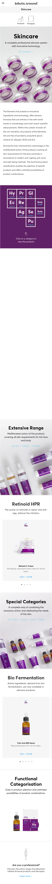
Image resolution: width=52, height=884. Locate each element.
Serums (15, 446)
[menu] (3, 3)
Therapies (31, 24)
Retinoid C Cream (26, 566)
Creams (36, 446)
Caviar (23, 620)
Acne (33, 620)
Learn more (24, 876)
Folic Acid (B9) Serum (26, 743)
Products (20, 23)
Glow (41, 620)
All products (25, 52)
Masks (25, 446)
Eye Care (12, 620)
